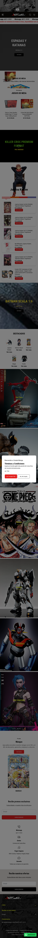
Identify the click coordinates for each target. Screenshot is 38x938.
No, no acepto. (24, 476)
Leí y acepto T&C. (11, 476)
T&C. (8, 471)
